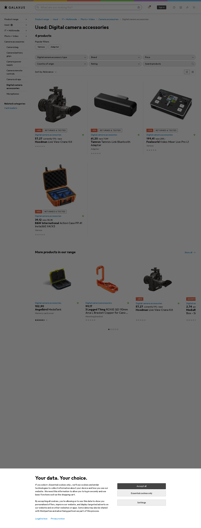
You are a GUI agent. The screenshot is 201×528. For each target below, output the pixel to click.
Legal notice (41, 518)
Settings (141, 502)
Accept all (142, 486)
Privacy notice (58, 518)
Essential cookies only (141, 493)
